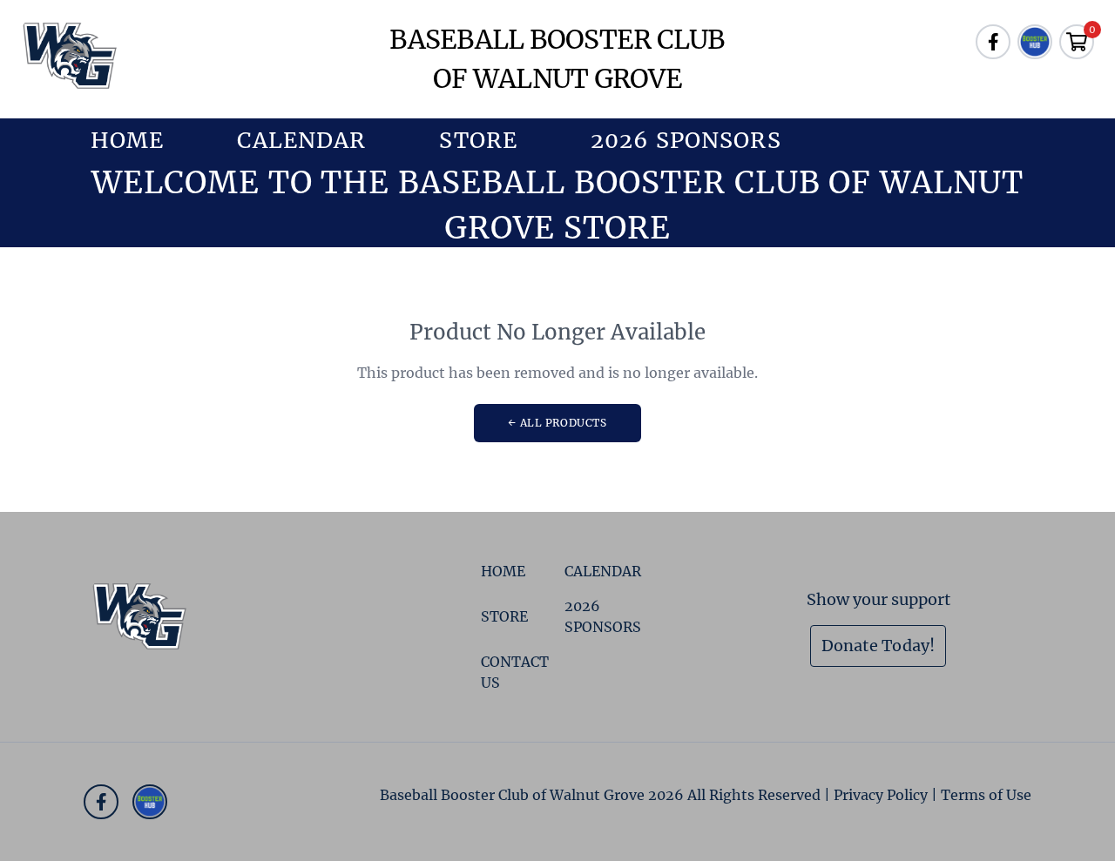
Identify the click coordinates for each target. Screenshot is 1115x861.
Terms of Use (986, 795)
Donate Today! (878, 646)
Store (478, 140)
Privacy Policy (881, 795)
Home (127, 140)
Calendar (301, 140)
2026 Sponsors (686, 140)
